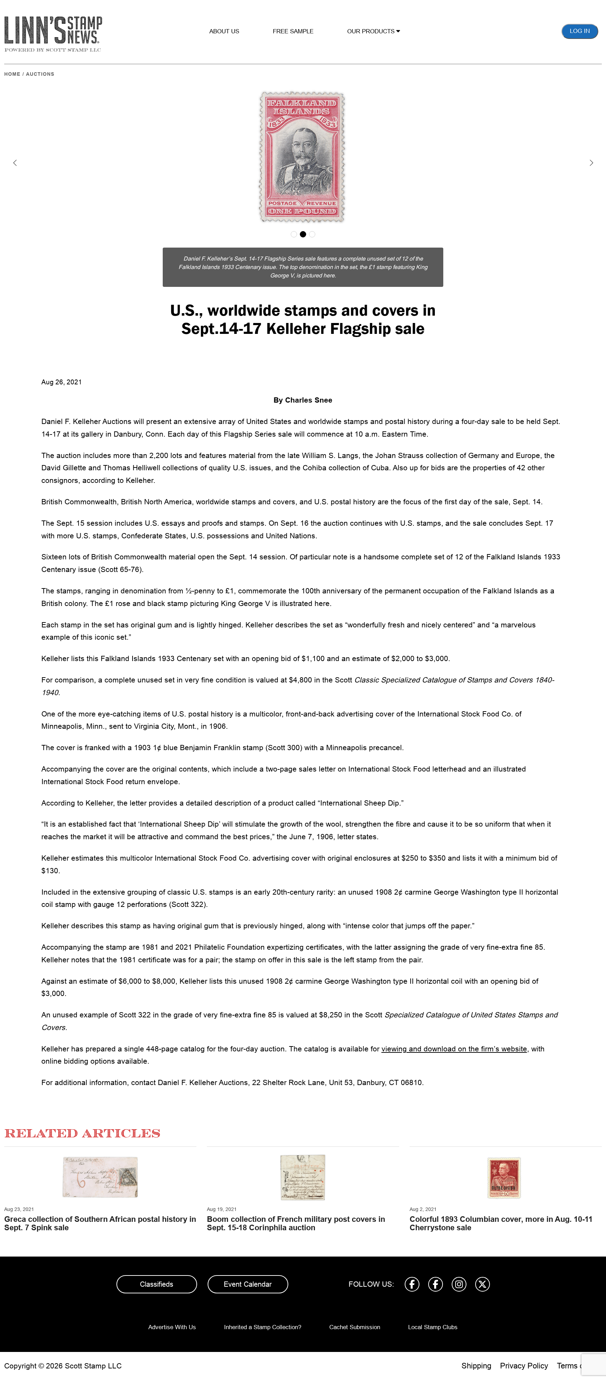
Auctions (40, 74)
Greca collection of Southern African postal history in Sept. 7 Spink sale (100, 1223)
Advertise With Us (172, 1327)
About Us (224, 31)
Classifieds (156, 1284)
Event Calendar (248, 1284)
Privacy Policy (524, 1365)
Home (12, 74)
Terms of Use (579, 1365)
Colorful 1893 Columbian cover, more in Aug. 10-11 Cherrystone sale (501, 1223)
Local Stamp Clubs (433, 1327)
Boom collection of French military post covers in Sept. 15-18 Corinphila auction (296, 1223)
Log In (580, 31)
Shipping (476, 1365)
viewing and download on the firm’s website (454, 1049)
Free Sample (293, 31)
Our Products (371, 31)
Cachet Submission (354, 1327)
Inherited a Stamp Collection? (262, 1327)
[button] (15, 163)
